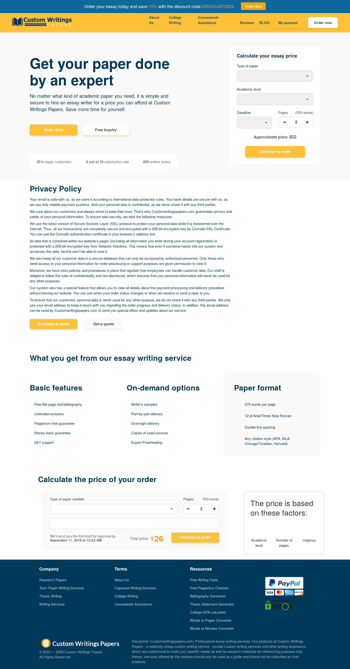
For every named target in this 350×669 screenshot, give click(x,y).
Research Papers (53, 579)
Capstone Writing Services (135, 587)
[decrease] (285, 122)
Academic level (249, 89)
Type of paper (247, 65)
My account (288, 22)
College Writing (175, 20)
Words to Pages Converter (210, 620)
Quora (42, 628)
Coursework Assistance (208, 20)
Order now (323, 22)
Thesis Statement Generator (212, 603)
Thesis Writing (50, 595)
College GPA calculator (208, 612)
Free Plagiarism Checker (209, 587)
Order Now (53, 129)
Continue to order (54, 324)
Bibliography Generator (208, 595)
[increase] (307, 122)
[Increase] (214, 508)
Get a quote (103, 324)
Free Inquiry (106, 129)
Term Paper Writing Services (61, 587)
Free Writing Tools (204, 579)
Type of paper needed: (67, 499)
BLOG (264, 22)
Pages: (188, 499)
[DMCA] (280, 604)
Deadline (243, 112)
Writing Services (52, 603)
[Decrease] (188, 508)
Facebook (42, 612)
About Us (154, 20)
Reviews (247, 22)
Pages (283, 112)
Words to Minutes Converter (212, 628)
